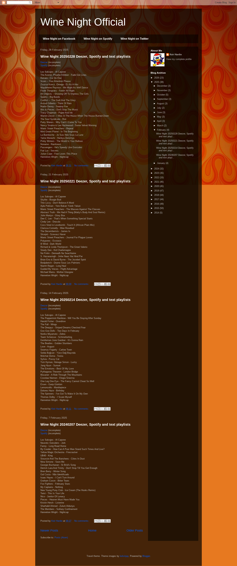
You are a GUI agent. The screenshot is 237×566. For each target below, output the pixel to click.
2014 (157, 212)
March (160, 125)
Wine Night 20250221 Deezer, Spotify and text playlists (85, 181)
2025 (157, 82)
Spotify (44, 65)
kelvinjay (124, 556)
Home (92, 530)
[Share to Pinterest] (109, 165)
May (159, 116)
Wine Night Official (83, 22)
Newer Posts (49, 530)
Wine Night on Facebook (59, 38)
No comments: (82, 165)
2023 (157, 173)
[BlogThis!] (99, 165)
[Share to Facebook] (105, 165)
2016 (157, 204)
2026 (157, 77)
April (159, 121)
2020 (157, 186)
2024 (157, 168)
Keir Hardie (176, 54)
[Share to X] (102, 165)
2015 (157, 208)
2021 (157, 182)
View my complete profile (179, 59)
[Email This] (96, 165)
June (160, 112)
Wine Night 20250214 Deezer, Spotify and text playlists (85, 300)
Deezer (44, 62)
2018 (157, 195)
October (161, 94)
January (161, 163)
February (162, 130)
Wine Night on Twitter (135, 38)
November (162, 90)
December (162, 86)
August (161, 103)
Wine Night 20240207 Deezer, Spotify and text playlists (85, 424)
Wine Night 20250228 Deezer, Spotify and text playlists (85, 56)
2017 (157, 199)
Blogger (146, 556)
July (159, 108)
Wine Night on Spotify (98, 38)
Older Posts (134, 530)
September (163, 99)
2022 (157, 177)
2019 (157, 190)
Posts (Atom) (61, 537)
